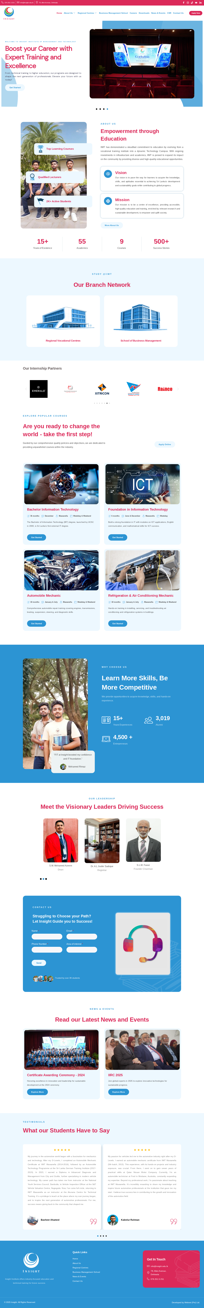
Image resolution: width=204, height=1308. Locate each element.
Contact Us (178, 13)
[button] (26, 389)
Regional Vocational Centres (63, 340)
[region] (102, 64)
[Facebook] (183, 3)
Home (59, 13)
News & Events (158, 13)
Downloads (144, 13)
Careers (133, 13)
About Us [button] (68, 13)
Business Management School (113, 13)
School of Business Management (141, 340)
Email (70, 931)
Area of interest (74, 944)
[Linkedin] (200, 3)
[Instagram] (187, 3)
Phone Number (40, 944)
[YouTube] (196, 3)
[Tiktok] (192, 3)
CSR (169, 13)
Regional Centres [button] (86, 13)
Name (35, 931)
